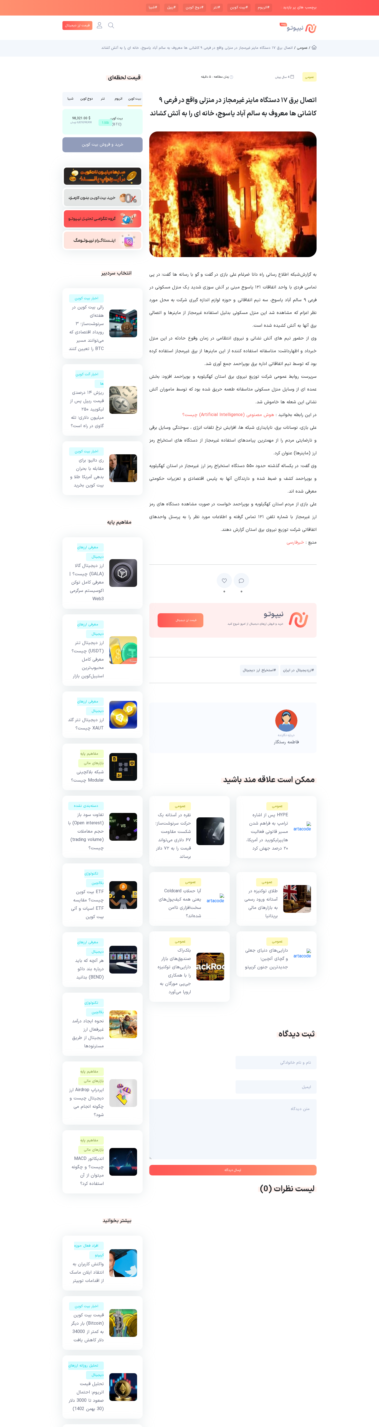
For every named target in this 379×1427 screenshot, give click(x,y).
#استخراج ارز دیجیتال (259, 670)
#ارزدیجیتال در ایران (298, 670)
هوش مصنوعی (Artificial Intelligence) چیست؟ (228, 415)
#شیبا (153, 7)
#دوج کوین (194, 7)
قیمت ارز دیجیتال (77, 25)
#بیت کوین (239, 7)
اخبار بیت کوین (86, 298)
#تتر (216, 7)
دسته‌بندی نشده (86, 806)
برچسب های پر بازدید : (299, 7)
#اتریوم (263, 7)
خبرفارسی (295, 542)
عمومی (277, 806)
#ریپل (171, 7)
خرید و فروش (102, 144)
